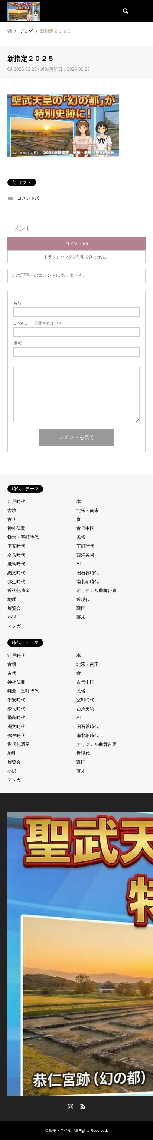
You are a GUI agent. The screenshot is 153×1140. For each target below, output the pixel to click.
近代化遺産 (18, 590)
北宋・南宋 (87, 510)
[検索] (125, 11)
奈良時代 (16, 555)
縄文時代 (16, 572)
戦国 (80, 608)
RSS (82, 1106)
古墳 (11, 510)
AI (78, 563)
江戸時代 (16, 501)
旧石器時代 (87, 572)
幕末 (80, 617)
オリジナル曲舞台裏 (96, 590)
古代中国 (85, 528)
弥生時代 (16, 581)
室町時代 (85, 546)
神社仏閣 (16, 528)
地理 (11, 599)
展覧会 (14, 608)
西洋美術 (85, 555)
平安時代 (16, 546)
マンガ (14, 626)
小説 (11, 617)
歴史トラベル (60, 1131)
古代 (11, 519)
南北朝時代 (87, 581)
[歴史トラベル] (23, 11)
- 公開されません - (39, 323)
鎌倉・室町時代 (23, 537)
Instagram (70, 1106)
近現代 (83, 599)
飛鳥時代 (16, 563)
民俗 (80, 537)
